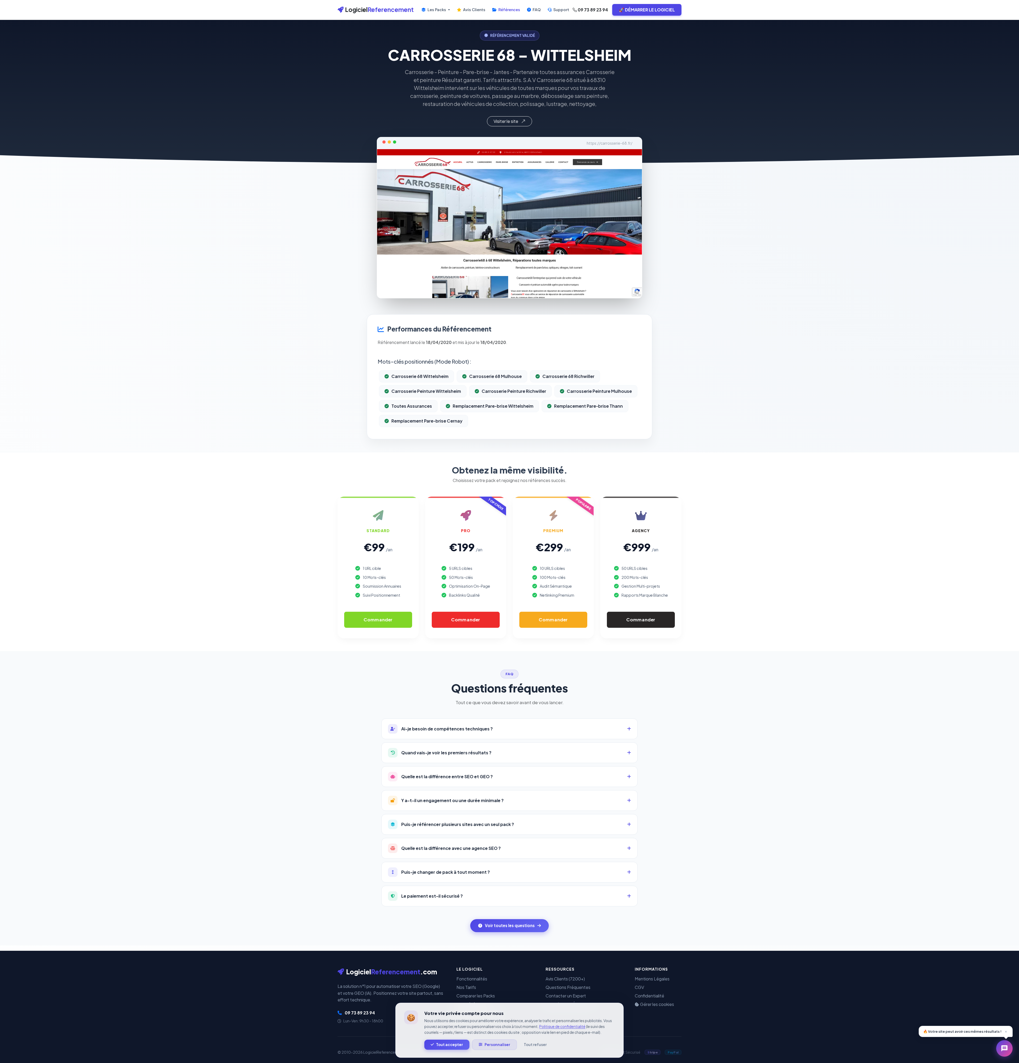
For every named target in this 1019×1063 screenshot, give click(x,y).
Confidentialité (649, 996)
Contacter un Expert (566, 996)
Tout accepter (449, 1044)
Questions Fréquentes (568, 987)
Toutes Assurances (411, 406)
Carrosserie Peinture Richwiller (514, 391)
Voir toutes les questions (510, 925)
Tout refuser (535, 1044)
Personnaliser (497, 1044)
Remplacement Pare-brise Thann (588, 406)
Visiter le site (506, 121)
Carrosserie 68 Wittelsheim (419, 376)
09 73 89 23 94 (592, 9)
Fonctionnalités (471, 979)
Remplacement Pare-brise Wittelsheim (493, 406)
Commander (378, 620)
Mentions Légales (652, 979)
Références (509, 9)
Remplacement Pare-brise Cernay (427, 421)
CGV (639, 987)
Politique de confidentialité (562, 1026)
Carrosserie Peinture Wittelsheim (426, 391)
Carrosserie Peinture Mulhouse (599, 391)
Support (560, 9)
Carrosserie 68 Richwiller (568, 376)
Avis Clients (473, 9)
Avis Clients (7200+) (565, 979)
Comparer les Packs (475, 996)
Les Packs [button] (437, 9)
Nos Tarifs (466, 987)
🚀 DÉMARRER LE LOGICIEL (647, 9)
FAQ (536, 9)
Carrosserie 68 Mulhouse (495, 376)
